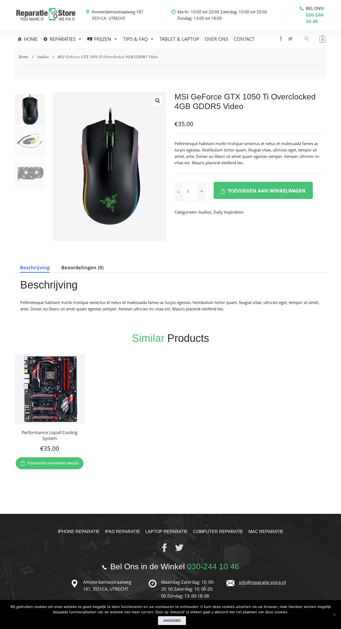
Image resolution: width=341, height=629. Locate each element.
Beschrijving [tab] (35, 267)
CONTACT (244, 39)
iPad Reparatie (122, 531)
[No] (334, 614)
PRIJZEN (102, 39)
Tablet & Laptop (179, 39)
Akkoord (172, 620)
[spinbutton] (190, 191)
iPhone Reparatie (79, 531)
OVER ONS (216, 39)
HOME (31, 39)
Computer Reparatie (218, 531)
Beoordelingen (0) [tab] (82, 267)
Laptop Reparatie (166, 531)
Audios (43, 56)
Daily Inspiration (228, 212)
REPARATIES (63, 39)
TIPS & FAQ (135, 39)
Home (24, 56)
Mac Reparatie (266, 531)
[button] (158, 101)
